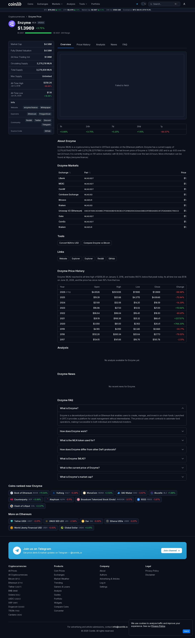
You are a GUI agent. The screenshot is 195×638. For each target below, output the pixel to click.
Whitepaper (46, 107)
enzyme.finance (31, 107)
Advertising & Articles (110, 579)
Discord (47, 120)
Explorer (76, 258)
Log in (102, 583)
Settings (103, 587)
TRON (13, 610)
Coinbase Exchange (69, 194)
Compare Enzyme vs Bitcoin (97, 243)
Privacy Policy (152, 571)
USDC (14, 598)
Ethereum (15, 583)
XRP (13, 602)
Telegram (46, 125)
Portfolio (95, 4)
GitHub (48, 131)
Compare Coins (61, 606)
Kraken (62, 205)
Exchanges (42, 4)
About (102, 571)
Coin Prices (59, 571)
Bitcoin (14, 579)
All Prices (12, 571)
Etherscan (32, 114)
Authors (103, 575)
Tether (14, 587)
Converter (59, 610)
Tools (82, 4)
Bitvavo (62, 200)
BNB (13, 591)
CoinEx (62, 221)
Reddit (29, 120)
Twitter (38, 120)
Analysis (71, 4)
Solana (14, 594)
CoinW (62, 189)
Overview (65, 44)
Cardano (15, 614)
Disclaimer (150, 575)
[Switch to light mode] (144, 3)
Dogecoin (16, 606)
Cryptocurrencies (16, 16)
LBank (62, 178)
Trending (58, 583)
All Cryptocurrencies (18, 575)
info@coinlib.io (120, 627)
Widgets (58, 602)
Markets (56, 4)
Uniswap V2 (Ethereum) (70, 211)
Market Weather (61, 579)
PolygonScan (45, 114)
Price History (83, 44)
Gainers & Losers (62, 587)
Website (63, 258)
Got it (186, 631)
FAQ (125, 44)
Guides (57, 594)
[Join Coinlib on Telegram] (137, 4)
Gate (61, 216)
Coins (30, 4)
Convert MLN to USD (69, 243)
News (114, 44)
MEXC (61, 183)
